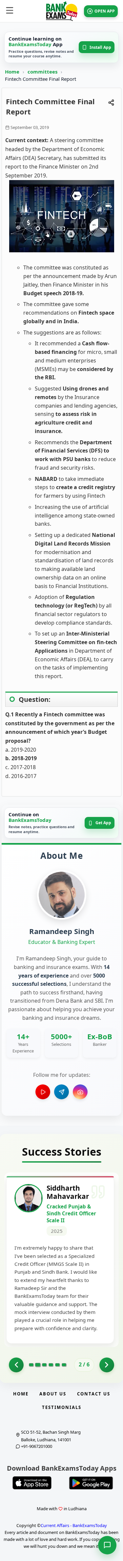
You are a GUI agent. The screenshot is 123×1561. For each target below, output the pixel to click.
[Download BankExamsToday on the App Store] (32, 1482)
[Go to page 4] (51, 1364)
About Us (52, 1394)
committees (43, 71)
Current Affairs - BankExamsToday (74, 1525)
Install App (100, 47)
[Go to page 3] (44, 1364)
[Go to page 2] (38, 1365)
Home (12, 71)
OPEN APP (104, 11)
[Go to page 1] (16, 1365)
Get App (103, 823)
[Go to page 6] (64, 1364)
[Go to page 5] (57, 1364)
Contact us (93, 1394)
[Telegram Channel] (61, 1091)
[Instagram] (80, 1091)
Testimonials (61, 1407)
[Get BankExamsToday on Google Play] (91, 1482)
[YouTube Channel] (42, 1091)
